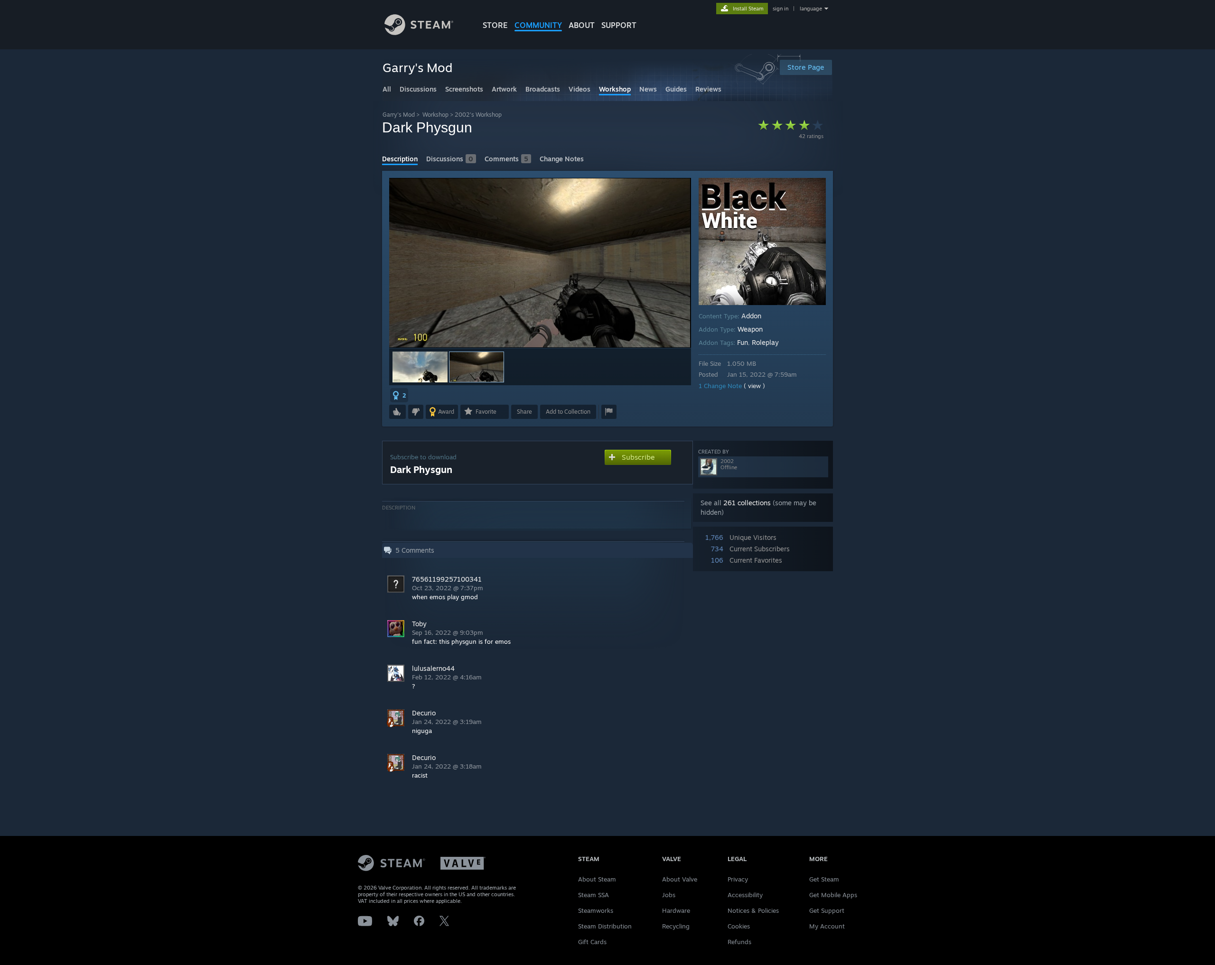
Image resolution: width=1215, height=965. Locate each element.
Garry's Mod (399, 114)
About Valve (679, 879)
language (811, 8)
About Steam (597, 879)
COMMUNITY (538, 25)
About (582, 25)
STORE (495, 25)
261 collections (747, 503)
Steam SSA (593, 895)
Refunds (739, 942)
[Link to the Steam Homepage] (418, 32)
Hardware (676, 910)
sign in (780, 8)
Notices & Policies (753, 910)
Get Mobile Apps (833, 895)
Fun (742, 342)
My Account (827, 926)
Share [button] (524, 411)
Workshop (435, 114)
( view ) (754, 386)
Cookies (739, 926)
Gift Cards (592, 942)
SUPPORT (618, 25)
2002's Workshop (478, 114)
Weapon (750, 329)
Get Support (826, 910)
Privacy (738, 879)
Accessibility (745, 895)
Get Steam (824, 879)
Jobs (668, 895)
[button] (420, 367)
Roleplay (765, 342)
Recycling (676, 926)
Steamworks (595, 910)
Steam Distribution (605, 926)
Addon (751, 316)
